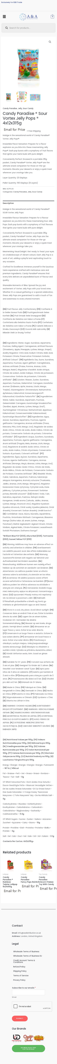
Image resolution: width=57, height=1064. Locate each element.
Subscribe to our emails (24, 988)
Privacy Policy (19, 980)
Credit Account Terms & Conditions (24, 961)
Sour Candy (28, 108)
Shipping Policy (20, 971)
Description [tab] (8, 203)
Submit (19, 1018)
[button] (4, 17)
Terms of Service (20, 975)
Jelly (20, 108)
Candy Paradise (10, 108)
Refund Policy (19, 967)
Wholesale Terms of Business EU (27, 956)
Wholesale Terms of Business (26, 951)
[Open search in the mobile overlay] (28, 28)
